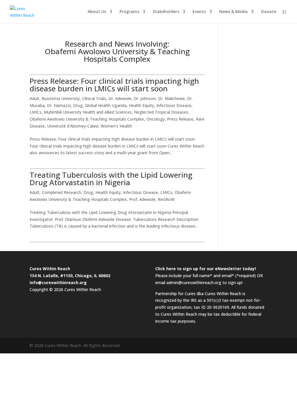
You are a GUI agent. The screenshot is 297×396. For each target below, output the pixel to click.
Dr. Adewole (119, 98)
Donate (268, 12)
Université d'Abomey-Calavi (72, 126)
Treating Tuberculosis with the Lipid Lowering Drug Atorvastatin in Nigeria (111, 179)
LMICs (35, 112)
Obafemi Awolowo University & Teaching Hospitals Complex (87, 119)
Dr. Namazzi (59, 105)
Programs (129, 12)
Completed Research (61, 192)
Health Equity (141, 105)
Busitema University (61, 98)
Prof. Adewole (142, 199)
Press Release (180, 119)
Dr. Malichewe (171, 98)
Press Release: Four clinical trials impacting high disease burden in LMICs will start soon (114, 85)
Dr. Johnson (145, 98)
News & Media (233, 12)
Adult (34, 98)
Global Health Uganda (105, 105)
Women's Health (116, 126)
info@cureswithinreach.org (58, 282)
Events (199, 12)
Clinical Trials (94, 98)
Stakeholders (166, 12)
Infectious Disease (173, 105)
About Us (97, 12)
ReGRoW (166, 199)
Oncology (155, 119)
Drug (78, 105)
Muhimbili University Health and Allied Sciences (88, 112)
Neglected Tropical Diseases (161, 112)
